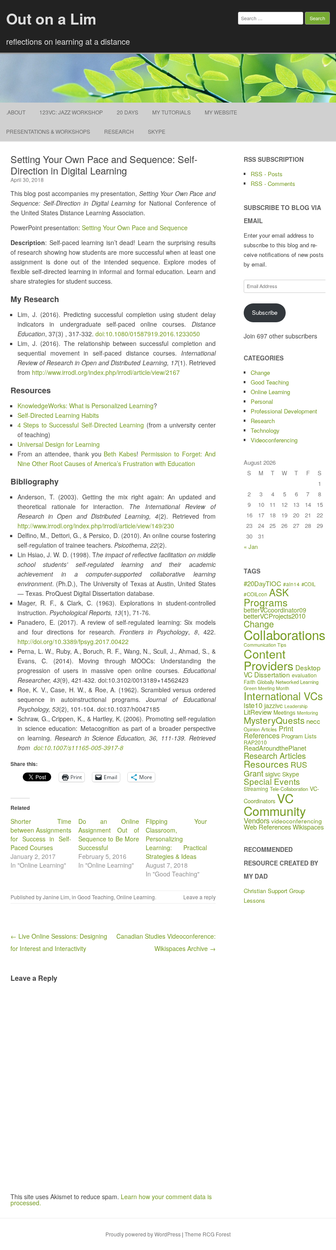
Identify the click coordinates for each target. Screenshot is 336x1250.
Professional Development (284, 411)
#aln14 (291, 584)
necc (313, 721)
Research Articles (275, 755)
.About (15, 112)
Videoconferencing (274, 440)
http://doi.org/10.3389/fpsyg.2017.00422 (73, 641)
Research (119, 131)
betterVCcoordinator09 (275, 609)
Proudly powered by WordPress (143, 1234)
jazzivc (273, 705)
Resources (266, 763)
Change (260, 372)
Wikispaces (308, 827)
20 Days (127, 112)
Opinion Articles (260, 729)
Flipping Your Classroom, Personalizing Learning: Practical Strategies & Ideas (176, 839)
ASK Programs (266, 597)
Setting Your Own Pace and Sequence (135, 227)
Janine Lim (56, 897)
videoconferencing (296, 820)
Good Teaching (95, 897)
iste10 (253, 705)
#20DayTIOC (262, 583)
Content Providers (269, 659)
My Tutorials (171, 112)
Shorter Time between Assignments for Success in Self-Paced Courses (40, 834)
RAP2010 (255, 742)
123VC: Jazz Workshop (71, 112)
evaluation (304, 675)
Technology (265, 430)
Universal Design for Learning (59, 444)
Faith (250, 681)
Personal (262, 401)
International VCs (283, 695)
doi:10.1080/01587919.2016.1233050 (147, 333)
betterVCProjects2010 (274, 615)
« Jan (251, 546)
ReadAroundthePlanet (275, 747)
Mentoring (307, 712)
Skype (156, 131)
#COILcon (255, 594)
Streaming (256, 788)
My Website (221, 112)
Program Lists (299, 736)
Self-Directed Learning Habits (58, 415)
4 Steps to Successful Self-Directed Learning (81, 424)
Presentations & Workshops (48, 131)
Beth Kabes (120, 453)
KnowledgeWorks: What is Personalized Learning (86, 405)
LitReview (258, 711)
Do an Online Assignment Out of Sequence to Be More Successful (108, 834)
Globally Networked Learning (287, 681)
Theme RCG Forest (208, 1234)
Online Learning (135, 897)
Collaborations (285, 634)
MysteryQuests (274, 719)
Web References (267, 826)
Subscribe (264, 312)
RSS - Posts (267, 174)
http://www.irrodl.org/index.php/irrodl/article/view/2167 (106, 372)
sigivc (272, 773)
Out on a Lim (51, 18)
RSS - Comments (273, 183)
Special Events (272, 781)
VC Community (275, 804)
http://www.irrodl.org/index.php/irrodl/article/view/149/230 (96, 525)
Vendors (257, 820)
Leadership (296, 706)
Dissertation (272, 674)
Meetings (284, 712)
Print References (268, 732)
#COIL (308, 584)
